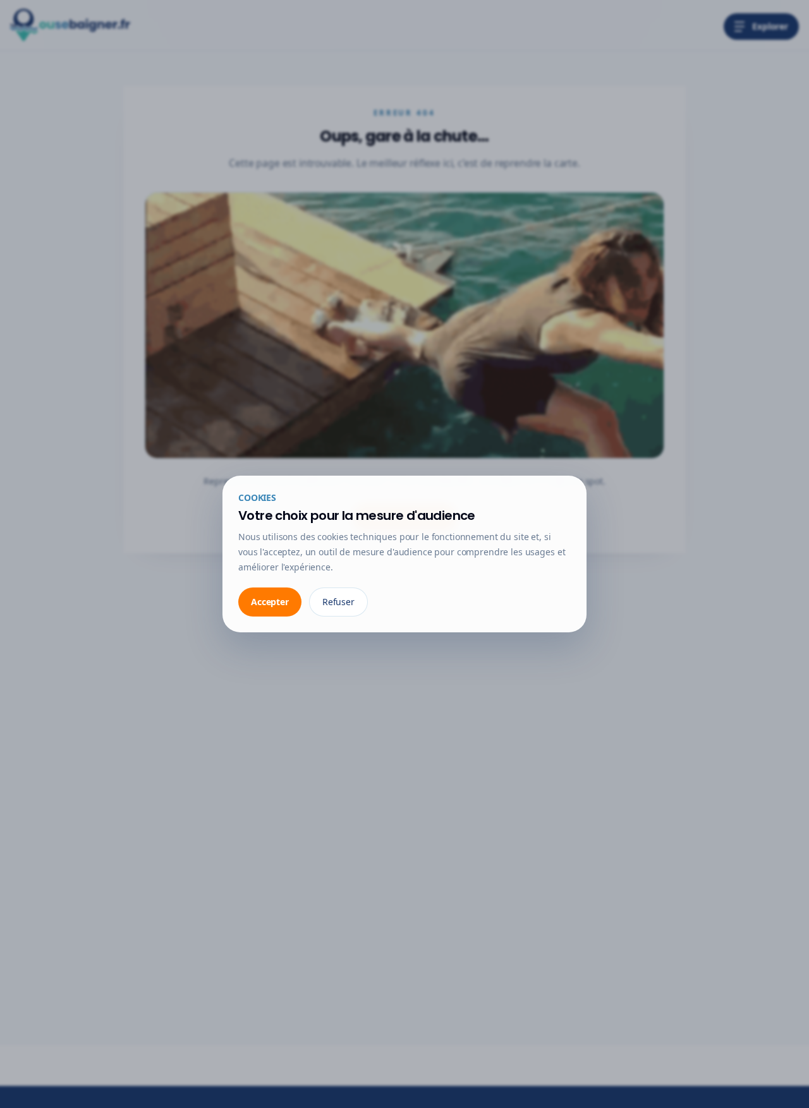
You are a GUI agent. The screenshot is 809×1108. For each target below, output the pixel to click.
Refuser (338, 602)
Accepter (270, 602)
